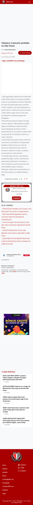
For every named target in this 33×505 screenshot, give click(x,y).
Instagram (23, 470)
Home (4, 465)
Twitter (22, 468)
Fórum (4, 476)
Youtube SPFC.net (7, 486)
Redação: (7, 53)
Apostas (4, 472)
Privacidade (5, 483)
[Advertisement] (16, 21)
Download (16, 198)
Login (4, 493)
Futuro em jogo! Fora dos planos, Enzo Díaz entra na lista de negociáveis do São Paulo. (15, 225)
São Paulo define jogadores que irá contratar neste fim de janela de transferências (14, 217)
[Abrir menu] (29, 2)
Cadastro (5, 490)
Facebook (23, 465)
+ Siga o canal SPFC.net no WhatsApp (13, 61)
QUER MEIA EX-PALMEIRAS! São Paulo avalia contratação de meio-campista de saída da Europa (15, 241)
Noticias (4, 469)
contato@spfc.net (7, 479)
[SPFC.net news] (16, 255)
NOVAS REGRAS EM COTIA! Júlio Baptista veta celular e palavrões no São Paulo (15, 233)
